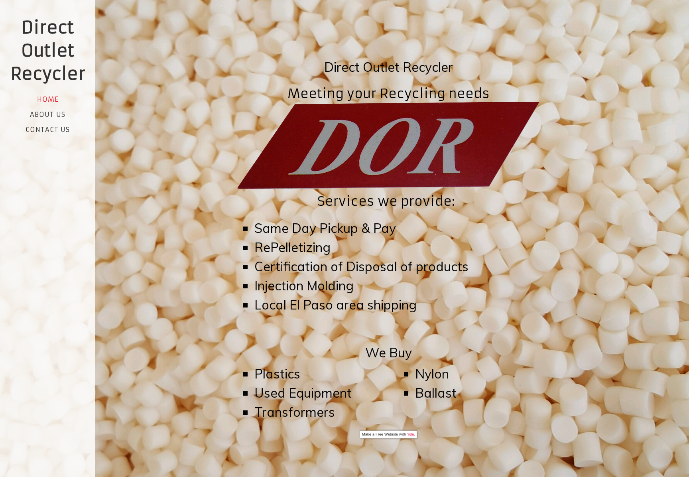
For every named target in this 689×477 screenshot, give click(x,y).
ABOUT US (47, 114)
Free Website (387, 434)
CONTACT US (48, 130)
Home (48, 99)
